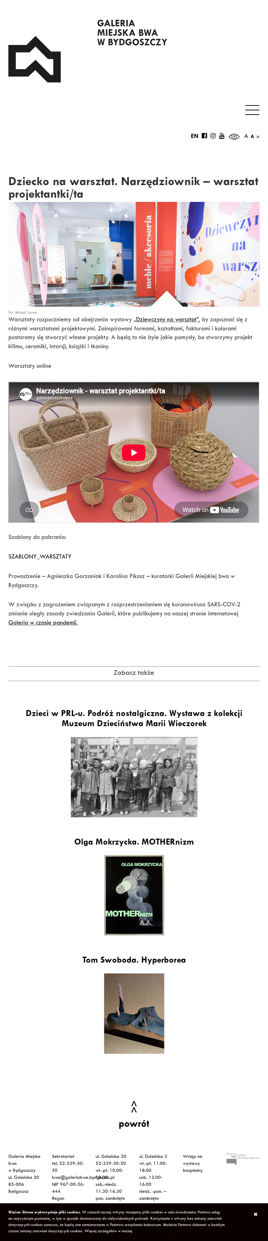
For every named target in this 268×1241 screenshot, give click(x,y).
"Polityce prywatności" (151, 1231)
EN (194, 137)
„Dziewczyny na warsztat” (166, 320)
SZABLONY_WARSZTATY (40, 557)
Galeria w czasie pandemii (42, 623)
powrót (134, 1125)
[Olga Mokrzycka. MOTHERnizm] (134, 895)
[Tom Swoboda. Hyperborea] (134, 1013)
